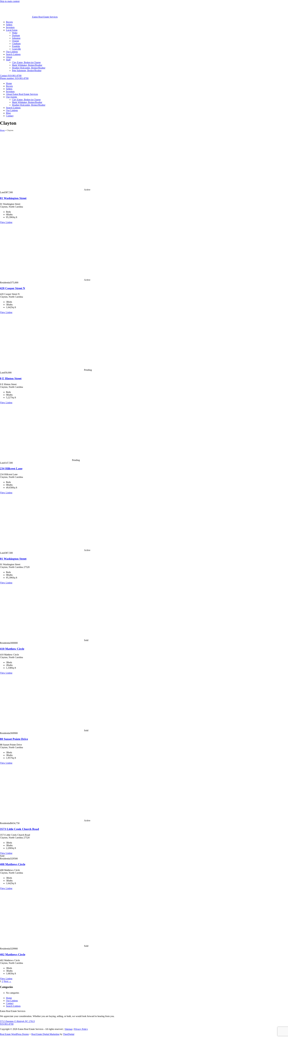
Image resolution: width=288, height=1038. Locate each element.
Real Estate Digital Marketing (45, 1034)
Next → (7, 981)
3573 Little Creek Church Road (19, 829)
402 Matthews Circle (12, 954)
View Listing (6, 222)
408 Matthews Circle (12, 864)
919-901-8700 (7, 1024)
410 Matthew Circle (12, 648)
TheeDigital (68, 1034)
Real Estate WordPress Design (14, 1034)
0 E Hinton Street (10, 378)
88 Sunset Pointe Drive (14, 739)
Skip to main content (10, 1)
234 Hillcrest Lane (11, 468)
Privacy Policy (81, 1029)
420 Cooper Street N (12, 288)
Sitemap (68, 1029)
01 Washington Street (13, 198)
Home (2, 130)
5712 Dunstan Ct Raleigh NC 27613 (17, 1021)
